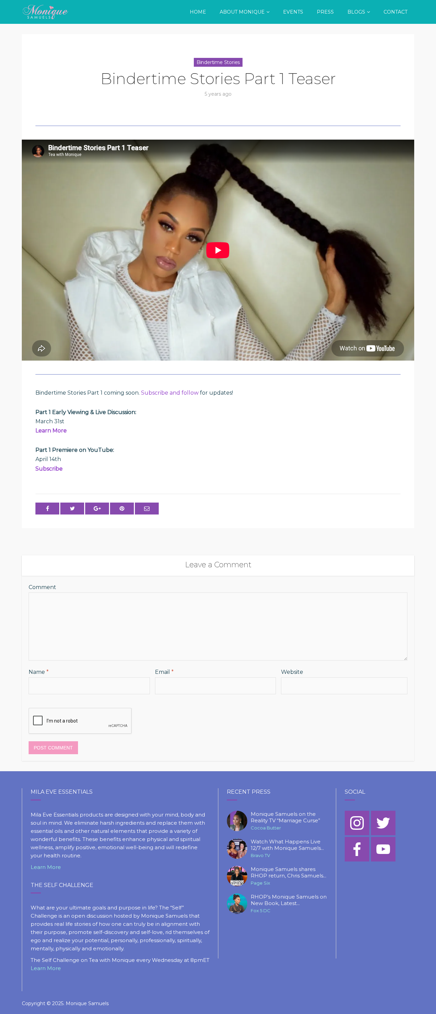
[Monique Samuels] (46, 11)
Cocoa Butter (266, 827)
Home (198, 12)
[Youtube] (383, 849)
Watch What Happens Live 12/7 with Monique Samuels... (287, 845)
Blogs (356, 12)
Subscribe (49, 468)
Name (39, 672)
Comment (42, 587)
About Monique (242, 12)
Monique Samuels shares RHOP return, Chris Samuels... (288, 872)
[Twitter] (383, 823)
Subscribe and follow (170, 393)
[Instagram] (357, 823)
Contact (395, 12)
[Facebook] (357, 849)
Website (292, 672)
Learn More (51, 430)
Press (325, 12)
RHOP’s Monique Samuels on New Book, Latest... (289, 900)
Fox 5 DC (260, 910)
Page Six (260, 883)
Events (293, 12)
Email (164, 672)
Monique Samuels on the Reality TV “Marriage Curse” (285, 817)
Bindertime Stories (218, 62)
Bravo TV (260, 855)
